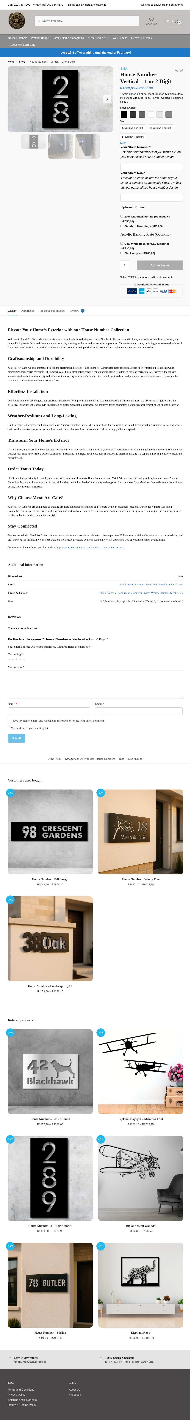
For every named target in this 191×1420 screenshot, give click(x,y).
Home (11, 61)
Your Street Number (135, 147)
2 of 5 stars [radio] (13, 659)
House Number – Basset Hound (50, 1119)
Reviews (74, 310)
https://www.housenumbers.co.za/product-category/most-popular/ (91, 547)
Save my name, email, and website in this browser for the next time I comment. (58, 720)
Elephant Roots (141, 1332)
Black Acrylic (139, 253)
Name (12, 703)
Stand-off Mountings (144, 226)
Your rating (15, 654)
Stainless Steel (167, 592)
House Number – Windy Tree (140, 879)
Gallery (12, 310)
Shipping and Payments (22, 1399)
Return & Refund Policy (22, 1404)
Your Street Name (132, 173)
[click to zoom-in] (60, 99)
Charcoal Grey (141, 592)
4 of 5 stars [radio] (20, 659)
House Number (134, 758)
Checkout (151, 23)
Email (99, 703)
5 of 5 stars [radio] (24, 659)
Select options (50, 892)
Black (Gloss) (107, 592)
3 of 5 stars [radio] (16, 659)
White (154, 592)
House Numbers (105, 758)
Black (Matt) (124, 592)
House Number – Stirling (50, 1332)
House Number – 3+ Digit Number (50, 1225)
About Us (74, 1389)
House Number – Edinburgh (50, 879)
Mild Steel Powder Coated (168, 584)
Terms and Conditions (21, 1389)
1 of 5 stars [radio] (9, 659)
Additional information (52, 310)
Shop (22, 61)
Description (28, 310)
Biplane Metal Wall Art (140, 1225)
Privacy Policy (16, 1394)
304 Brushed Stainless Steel (135, 584)
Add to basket (160, 265)
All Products (87, 758)
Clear (123, 143)
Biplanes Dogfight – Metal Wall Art (141, 1119)
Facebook (75, 1394)
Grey (180, 592)
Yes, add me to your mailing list (29, 728)
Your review (16, 666)
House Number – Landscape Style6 (50, 986)
